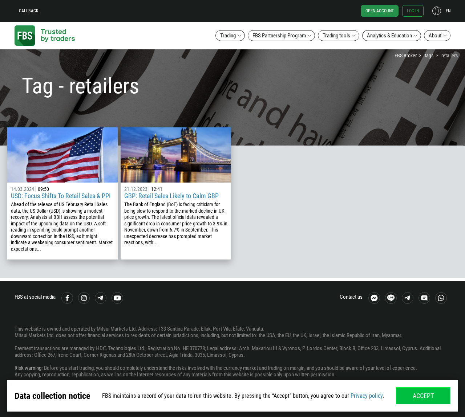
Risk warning (28, 368)
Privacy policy (367, 395)
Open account (379, 10)
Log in (413, 10)
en (448, 10)
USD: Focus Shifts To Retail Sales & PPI (61, 196)
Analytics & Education (389, 35)
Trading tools (336, 35)
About (435, 35)
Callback (29, 10)
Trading (228, 35)
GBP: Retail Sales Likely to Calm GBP (171, 196)
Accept (423, 396)
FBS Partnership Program (279, 35)
